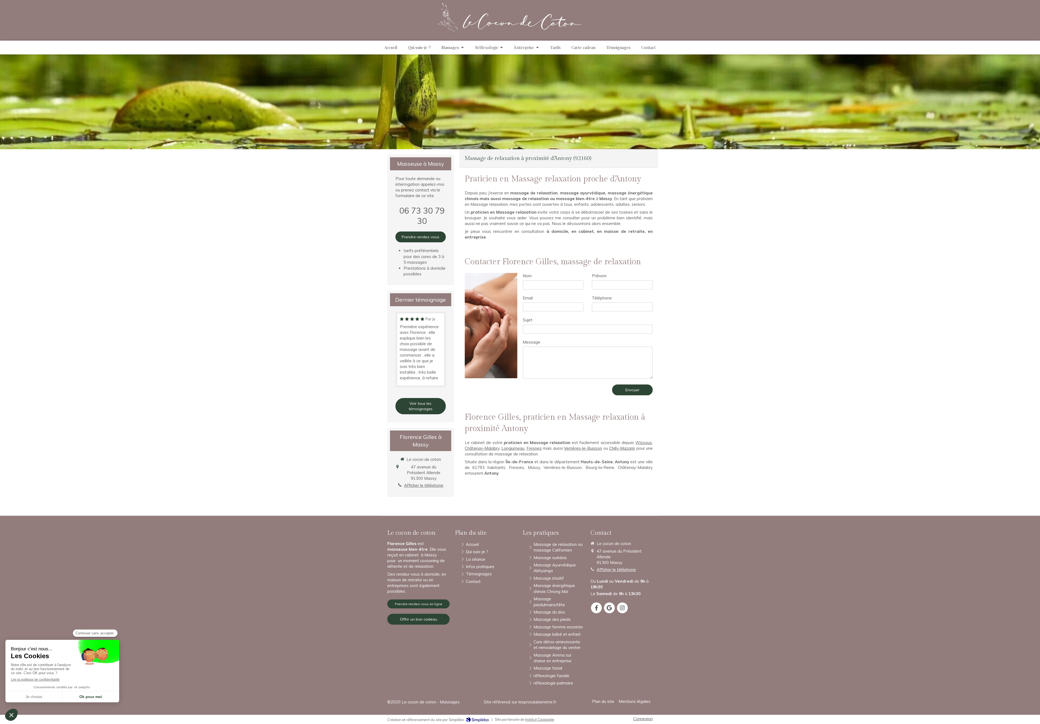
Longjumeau (512, 448)
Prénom (599, 275)
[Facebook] (596, 607)
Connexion (643, 718)
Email (528, 298)
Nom (527, 275)
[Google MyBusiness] (609, 607)
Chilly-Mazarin (622, 448)
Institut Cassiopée (539, 719)
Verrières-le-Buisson (583, 448)
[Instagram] (622, 607)
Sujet (527, 319)
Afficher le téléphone (423, 485)
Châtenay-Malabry (482, 448)
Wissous (643, 442)
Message (531, 342)
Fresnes (534, 448)
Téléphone (602, 298)
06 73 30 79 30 (422, 216)
